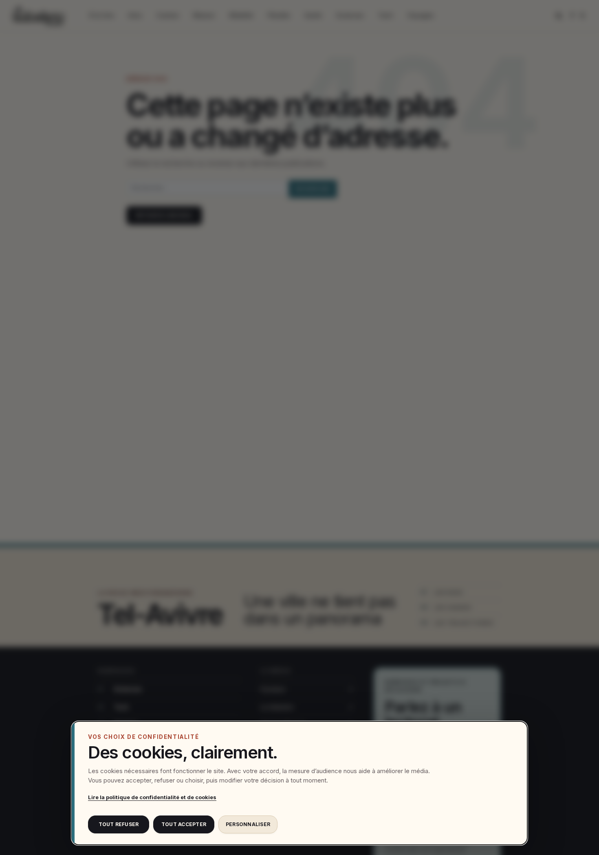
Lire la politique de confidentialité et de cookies (152, 797)
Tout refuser (119, 824)
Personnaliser (248, 824)
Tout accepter (183, 824)
